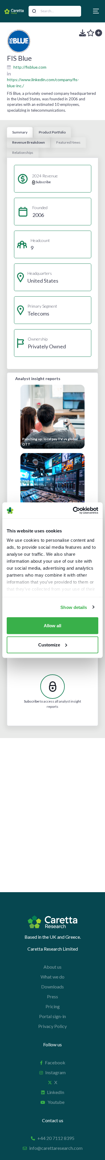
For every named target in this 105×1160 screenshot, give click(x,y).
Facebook (55, 1062)
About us (52, 967)
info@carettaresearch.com (56, 1148)
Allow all (52, 625)
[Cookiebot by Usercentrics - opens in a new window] (74, 510)
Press (52, 996)
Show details (73, 607)
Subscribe (31, 701)
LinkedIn (55, 1092)
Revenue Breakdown (28, 142)
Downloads (52, 986)
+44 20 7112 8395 (55, 1138)
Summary (19, 132)
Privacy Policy (52, 1026)
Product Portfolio (52, 132)
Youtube (56, 1102)
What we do (52, 976)
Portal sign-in (52, 1016)
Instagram (55, 1072)
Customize (49, 644)
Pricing (53, 1006)
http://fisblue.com (29, 67)
